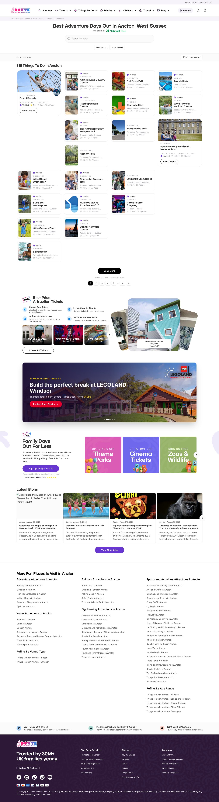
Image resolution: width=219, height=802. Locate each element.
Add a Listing (191, 2)
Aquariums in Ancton (91, 585)
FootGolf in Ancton (155, 614)
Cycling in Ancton (155, 606)
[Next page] (128, 283)
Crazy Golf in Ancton (156, 602)
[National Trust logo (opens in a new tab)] (116, 31)
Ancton (49, 19)
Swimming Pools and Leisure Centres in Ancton (39, 636)
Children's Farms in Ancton (94, 589)
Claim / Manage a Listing (172, 759)
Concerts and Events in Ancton (161, 598)
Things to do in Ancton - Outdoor (33, 662)
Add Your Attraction (170, 764)
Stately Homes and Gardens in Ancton (100, 640)
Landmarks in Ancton (91, 623)
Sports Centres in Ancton (158, 669)
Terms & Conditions (170, 773)
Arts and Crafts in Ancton (158, 589)
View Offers (117, 47)
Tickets (63, 10)
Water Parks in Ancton (27, 640)
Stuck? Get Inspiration (90, 764)
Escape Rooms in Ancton (158, 610)
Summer (47, 10)
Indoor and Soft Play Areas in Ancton (164, 635)
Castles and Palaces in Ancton (96, 615)
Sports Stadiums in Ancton (94, 636)
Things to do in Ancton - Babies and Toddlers (168, 699)
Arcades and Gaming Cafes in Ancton (164, 585)
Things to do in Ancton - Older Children (165, 707)
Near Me (187, 10)
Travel (147, 10)
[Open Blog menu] (169, 10)
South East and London (20, 19)
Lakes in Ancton (24, 623)
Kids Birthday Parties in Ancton (161, 644)
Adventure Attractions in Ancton (37, 579)
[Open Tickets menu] (70, 10)
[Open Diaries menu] (115, 10)
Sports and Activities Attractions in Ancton (173, 579)
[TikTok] (34, 778)
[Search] (198, 10)
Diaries (108, 10)
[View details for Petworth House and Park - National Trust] (180, 143)
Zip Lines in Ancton (26, 606)
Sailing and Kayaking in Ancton (32, 632)
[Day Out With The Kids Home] (20, 10)
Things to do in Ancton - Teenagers (163, 711)
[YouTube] (50, 778)
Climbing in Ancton (26, 589)
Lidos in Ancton (24, 628)
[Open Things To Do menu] (96, 10)
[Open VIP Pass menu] (135, 10)
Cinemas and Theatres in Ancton (162, 594)
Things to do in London (90, 755)
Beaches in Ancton (26, 619)
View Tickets (102, 47)
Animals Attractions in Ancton (100, 579)
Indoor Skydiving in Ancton (159, 631)
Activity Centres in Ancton (29, 585)
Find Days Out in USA (130, 777)
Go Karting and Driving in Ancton (162, 619)
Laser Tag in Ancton (156, 648)
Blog (163, 10)
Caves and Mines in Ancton (94, 619)
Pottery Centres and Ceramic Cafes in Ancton (168, 656)
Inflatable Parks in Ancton (158, 639)
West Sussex (38, 19)
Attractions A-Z (87, 768)
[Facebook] (19, 778)
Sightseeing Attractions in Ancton (103, 609)
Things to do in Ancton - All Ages (162, 694)
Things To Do (86, 10)
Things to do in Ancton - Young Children (165, 703)
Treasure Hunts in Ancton (93, 657)
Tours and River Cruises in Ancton (97, 653)
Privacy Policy (168, 768)
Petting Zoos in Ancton (92, 594)
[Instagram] (42, 778)
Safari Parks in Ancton (92, 598)
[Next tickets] (109, 335)
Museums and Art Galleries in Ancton (99, 628)
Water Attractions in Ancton (34, 613)
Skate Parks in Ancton (157, 660)
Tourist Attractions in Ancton (95, 648)
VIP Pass (128, 10)
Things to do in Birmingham (92, 759)
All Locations (86, 773)
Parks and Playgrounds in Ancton (33, 602)
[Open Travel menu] (153, 10)
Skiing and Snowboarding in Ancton (163, 665)
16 (122, 283)
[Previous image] (20, 81)
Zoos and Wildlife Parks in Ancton (97, 602)
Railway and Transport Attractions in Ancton (102, 632)
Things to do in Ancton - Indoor (32, 657)
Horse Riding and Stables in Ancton (163, 623)
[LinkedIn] (26, 778)
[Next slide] (196, 455)
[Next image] (57, 81)
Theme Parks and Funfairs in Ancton (99, 644)
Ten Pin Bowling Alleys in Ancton (162, 673)
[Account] (205, 10)
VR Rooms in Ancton (156, 681)
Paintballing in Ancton (157, 652)
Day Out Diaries (128, 755)
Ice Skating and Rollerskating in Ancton (165, 627)
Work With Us (206, 2)
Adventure (59, 19)
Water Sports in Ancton (28, 644)
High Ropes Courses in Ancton (31, 594)
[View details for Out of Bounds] (39, 93)
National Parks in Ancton (29, 598)
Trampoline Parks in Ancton (159, 677)
